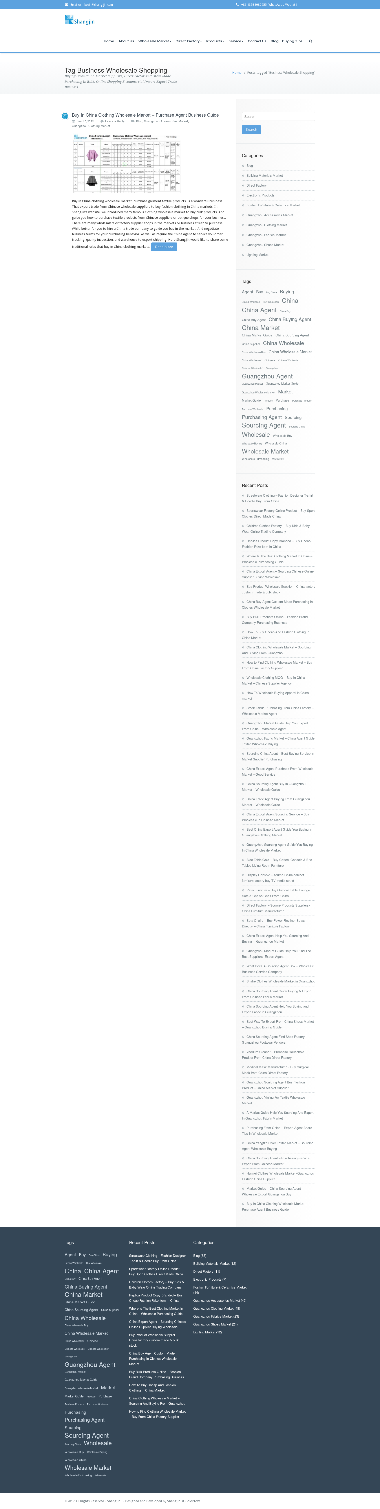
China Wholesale (283, 342)
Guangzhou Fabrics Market (266, 234)
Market (285, 391)
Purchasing (277, 408)
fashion (167, 207)
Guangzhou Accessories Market (166, 121)
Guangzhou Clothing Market (91, 126)
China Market (261, 327)
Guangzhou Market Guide (282, 383)
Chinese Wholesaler (252, 368)
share (214, 240)
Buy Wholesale (271, 301)
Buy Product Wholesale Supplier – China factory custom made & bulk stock (154, 1339)
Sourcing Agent (264, 425)
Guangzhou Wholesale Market (258, 392)
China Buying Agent (290, 319)
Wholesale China (276, 443)
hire (110, 229)
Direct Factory (188, 41)
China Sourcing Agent (292, 334)
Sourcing (293, 417)
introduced (115, 212)
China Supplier (251, 344)
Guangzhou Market (252, 383)
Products (214, 41)
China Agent (259, 309)
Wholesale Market (153, 41)
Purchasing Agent (262, 417)
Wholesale (256, 434)
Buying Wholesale (251, 301)
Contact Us (257, 41)
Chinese (270, 360)
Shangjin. (174, 1501)
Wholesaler (278, 459)
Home (109, 41)
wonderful (201, 201)
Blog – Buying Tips (286, 41)
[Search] (311, 41)
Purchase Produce (302, 400)
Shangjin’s (79, 212)
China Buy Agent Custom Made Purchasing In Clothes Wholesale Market (153, 1358)
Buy (259, 291)
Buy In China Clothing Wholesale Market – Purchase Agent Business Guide (145, 115)
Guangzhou (272, 368)
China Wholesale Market (290, 351)
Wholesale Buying (252, 443)
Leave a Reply (115, 121)
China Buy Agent (254, 319)
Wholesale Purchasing (255, 459)
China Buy (285, 311)
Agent (247, 291)
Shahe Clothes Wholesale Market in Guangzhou (281, 981)
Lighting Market (258, 254)
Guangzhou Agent (267, 375)
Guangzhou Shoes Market (265, 244)
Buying (287, 291)
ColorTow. (193, 1501)
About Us (126, 41)
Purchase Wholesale (252, 409)
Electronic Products (261, 195)
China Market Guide (257, 334)
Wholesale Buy (282, 435)
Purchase (282, 400)
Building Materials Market (265, 175)
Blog (139, 121)
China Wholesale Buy (254, 352)
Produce (268, 400)
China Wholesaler (251, 360)
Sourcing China (297, 426)
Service (234, 41)
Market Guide (251, 400)
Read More (164, 247)
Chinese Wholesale (288, 360)
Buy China (271, 292)
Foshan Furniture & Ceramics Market (273, 205)
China (290, 300)
